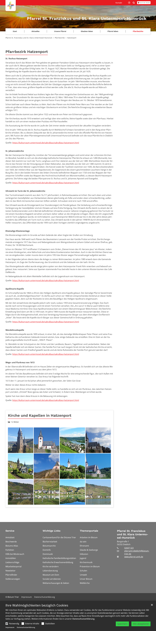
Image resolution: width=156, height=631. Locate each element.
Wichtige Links (51, 530)
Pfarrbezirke (60, 38)
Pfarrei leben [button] (112, 31)
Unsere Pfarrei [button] (60, 31)
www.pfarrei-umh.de (133, 556)
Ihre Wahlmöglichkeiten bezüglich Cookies (36, 605)
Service (9, 530)
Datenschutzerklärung (83, 618)
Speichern (122, 623)
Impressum (9, 627)
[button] (14, 31)
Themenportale (89, 530)
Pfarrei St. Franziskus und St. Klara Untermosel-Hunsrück (28, 38)
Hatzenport (71, 38)
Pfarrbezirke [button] (138, 31)
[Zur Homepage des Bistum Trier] (144, 2)
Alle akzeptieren (141, 623)
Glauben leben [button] (87, 31)
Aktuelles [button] (35, 31)
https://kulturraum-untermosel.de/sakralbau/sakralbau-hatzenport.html (45, 142)
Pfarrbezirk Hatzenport (26, 51)
